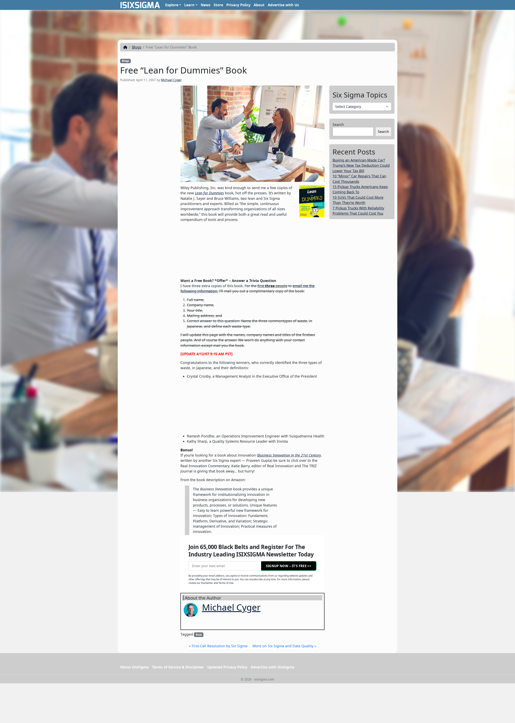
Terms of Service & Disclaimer (178, 667)
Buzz (199, 634)
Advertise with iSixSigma (272, 667)
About (259, 4)
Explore (171, 4)
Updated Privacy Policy (227, 667)
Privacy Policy (238, 4)
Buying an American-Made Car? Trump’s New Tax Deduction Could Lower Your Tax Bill (361, 165)
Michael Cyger (171, 80)
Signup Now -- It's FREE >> (288, 566)
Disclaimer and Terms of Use (217, 583)
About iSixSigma (134, 667)
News (205, 4)
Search (338, 124)
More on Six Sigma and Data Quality (282, 645)
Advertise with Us (283, 4)
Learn (189, 4)
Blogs (136, 47)
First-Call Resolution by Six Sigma (219, 645)
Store (218, 4)
